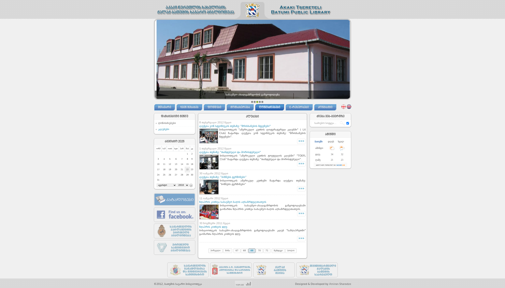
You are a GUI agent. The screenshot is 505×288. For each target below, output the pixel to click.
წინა (227, 251)
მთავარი (164, 107)
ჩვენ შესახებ (189, 107)
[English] (349, 106)
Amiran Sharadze (340, 284)
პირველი (215, 251)
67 (237, 251)
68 (244, 251)
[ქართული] (343, 106)
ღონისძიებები (269, 107)
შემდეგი (278, 251)
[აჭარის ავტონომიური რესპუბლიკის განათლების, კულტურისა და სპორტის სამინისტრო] (231, 278)
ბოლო (291, 251)
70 (259, 251)
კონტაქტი (325, 107)
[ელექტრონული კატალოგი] (174, 206)
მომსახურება (240, 107)
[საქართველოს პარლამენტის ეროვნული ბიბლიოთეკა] (174, 239)
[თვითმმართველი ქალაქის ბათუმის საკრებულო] (317, 278)
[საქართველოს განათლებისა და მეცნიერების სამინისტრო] (188, 278)
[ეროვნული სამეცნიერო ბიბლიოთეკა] (174, 255)
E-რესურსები (299, 107)
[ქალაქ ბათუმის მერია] (274, 278)
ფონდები (214, 107)
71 (267, 251)
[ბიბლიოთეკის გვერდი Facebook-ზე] (174, 223)
